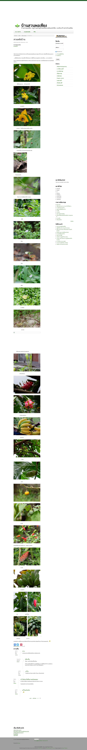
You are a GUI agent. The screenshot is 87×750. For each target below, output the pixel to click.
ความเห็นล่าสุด (60, 71)
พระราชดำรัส (18, 31)
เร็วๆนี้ (57, 210)
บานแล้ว (58, 212)
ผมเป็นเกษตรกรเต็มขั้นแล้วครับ (62, 232)
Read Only (58, 204)
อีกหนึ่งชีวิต (16, 734)
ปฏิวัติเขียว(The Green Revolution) (63, 228)
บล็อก (19, 35)
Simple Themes (64, 748)
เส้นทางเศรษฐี (59, 235)
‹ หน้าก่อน (34, 698)
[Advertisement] (43, 11)
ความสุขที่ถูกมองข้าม (60, 233)
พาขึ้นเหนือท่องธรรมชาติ (18, 732)
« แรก (30, 698)
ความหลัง (58, 218)
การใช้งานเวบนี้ (60, 68)
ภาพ (23, 651)
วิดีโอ (35, 31)
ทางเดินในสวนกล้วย (60, 207)
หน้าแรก (15, 35)
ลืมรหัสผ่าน (58, 55)
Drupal (19, 743)
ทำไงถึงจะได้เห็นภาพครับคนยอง (29, 679)
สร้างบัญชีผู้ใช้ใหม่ (60, 54)
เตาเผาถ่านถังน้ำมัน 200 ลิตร (62, 242)
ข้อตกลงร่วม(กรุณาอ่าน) (62, 66)
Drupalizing (40, 748)
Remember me (59, 51)
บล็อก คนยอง (24, 35)
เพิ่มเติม (72, 221)
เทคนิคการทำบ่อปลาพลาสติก (62, 244)
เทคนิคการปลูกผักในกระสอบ (62, 236)
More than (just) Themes (50, 748)
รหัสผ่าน (57, 47)
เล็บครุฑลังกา (59, 219)
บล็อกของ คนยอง (16, 646)
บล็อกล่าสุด (59, 75)
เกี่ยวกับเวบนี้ (59, 82)
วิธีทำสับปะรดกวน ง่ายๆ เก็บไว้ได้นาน (63, 206)
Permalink (18, 661)
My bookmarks (60, 85)
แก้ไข (26, 671)
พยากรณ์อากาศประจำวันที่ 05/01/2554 (21, 731)
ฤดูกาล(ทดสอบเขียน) (60, 213)
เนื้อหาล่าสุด (59, 73)
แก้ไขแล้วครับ (26, 690)
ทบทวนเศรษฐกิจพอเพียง (61, 226)
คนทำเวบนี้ (59, 80)
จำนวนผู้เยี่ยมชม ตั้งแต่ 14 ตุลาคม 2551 (41, 740)
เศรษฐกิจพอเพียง (27, 31)
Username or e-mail (59, 43)
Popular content (60, 78)
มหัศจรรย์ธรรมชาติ (17, 730)
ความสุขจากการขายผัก (61, 241)
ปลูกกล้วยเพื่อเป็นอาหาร (61, 209)
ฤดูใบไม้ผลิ (16, 735)
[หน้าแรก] (17, 26)
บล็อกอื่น (27, 659)
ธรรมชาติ (15, 46)
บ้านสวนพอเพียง (34, 25)
